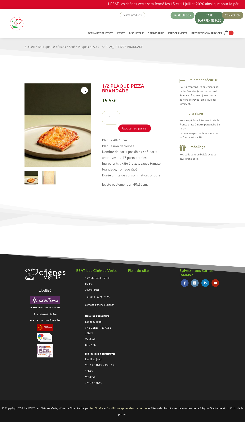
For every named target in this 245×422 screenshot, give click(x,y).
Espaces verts (177, 33)
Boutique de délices (52, 47)
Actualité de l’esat (100, 33)
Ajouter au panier (135, 128)
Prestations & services (206, 33)
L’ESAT (121, 33)
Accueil (29, 47)
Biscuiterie (136, 33)
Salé (72, 47)
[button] (84, 90)
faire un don (182, 15)
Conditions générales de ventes (126, 408)
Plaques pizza (87, 47)
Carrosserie (156, 33)
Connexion (232, 15)
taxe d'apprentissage (209, 18)
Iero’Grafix (96, 408)
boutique (157, 16)
